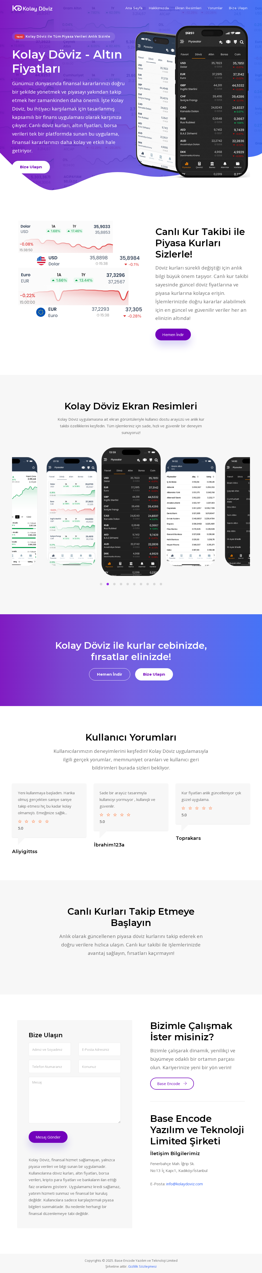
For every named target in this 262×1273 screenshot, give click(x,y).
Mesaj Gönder (48, 1137)
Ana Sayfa (134, 8)
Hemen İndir (173, 334)
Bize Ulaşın (238, 8)
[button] (101, 585)
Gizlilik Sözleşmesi (142, 1266)
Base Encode (169, 1083)
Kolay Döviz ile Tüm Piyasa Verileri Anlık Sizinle (63, 36)
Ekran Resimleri (188, 8)
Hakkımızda (159, 8)
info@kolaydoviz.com (184, 1183)
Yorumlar (215, 8)
